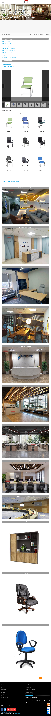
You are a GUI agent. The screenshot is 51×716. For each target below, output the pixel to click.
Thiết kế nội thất (4, 697)
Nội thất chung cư (6, 45)
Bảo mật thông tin (29, 692)
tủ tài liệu (25, 521)
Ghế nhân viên (25, 624)
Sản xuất (3, 692)
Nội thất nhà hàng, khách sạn (9, 48)
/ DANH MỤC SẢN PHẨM (39, 34)
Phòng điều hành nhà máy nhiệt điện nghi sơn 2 (25, 496)
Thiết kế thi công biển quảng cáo (9, 57)
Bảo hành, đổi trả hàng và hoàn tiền (33, 690)
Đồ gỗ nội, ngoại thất (7, 54)
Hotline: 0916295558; (7, 64)
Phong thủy (3, 694)
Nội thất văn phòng (6, 41)
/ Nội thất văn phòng (47, 34)
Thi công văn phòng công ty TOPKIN (25, 187)
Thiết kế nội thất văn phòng (25, 346)
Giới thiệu (3, 687)
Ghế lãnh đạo (25, 573)
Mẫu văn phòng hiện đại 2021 (25, 460)
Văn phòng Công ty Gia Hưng (25, 424)
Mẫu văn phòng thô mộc (25, 386)
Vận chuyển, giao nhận (30, 689)
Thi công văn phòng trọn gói (25, 306)
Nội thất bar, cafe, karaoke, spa (9, 50)
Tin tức (2, 695)
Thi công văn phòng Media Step (25, 227)
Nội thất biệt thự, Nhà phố (8, 43)
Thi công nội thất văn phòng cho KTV (25, 267)
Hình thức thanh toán (30, 687)
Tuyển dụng (3, 690)
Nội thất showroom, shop (8, 52)
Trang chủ (33, 34)
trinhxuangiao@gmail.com (8, 66)
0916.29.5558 (17, 713)
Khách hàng (3, 689)
